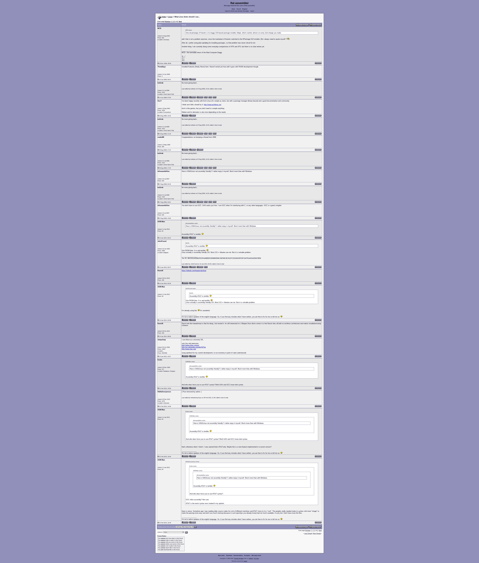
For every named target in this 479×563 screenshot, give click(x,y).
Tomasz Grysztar (238, 558)
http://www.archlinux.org (212, 105)
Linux (170, 17)
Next (180, 21)
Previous (168, 21)
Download (229, 555)
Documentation (238, 555)
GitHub (251, 558)
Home (233, 9)
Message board (256, 555)
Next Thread (317, 533)
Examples (247, 555)
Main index (221, 555)
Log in (252, 11)
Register (244, 9)
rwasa (245, 561)
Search (239, 9)
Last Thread (308, 533)
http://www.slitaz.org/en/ (190, 345)
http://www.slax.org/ (189, 349)
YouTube (256, 558)
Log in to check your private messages (237, 11)
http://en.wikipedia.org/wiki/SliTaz (194, 347)
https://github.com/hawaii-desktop (194, 271)
